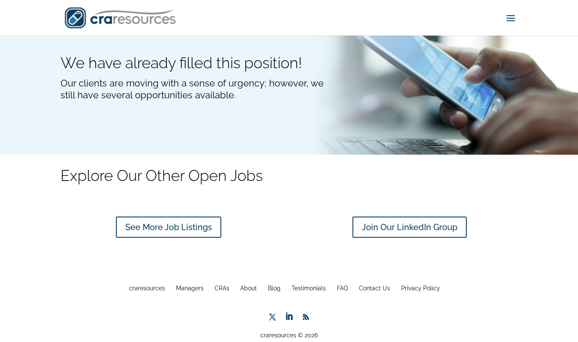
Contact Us (374, 288)
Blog (274, 288)
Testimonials (309, 288)
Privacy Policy (420, 288)
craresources (147, 288)
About (248, 288)
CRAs (222, 288)
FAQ (342, 288)
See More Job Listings (168, 227)
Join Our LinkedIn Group (409, 227)
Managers (190, 288)
